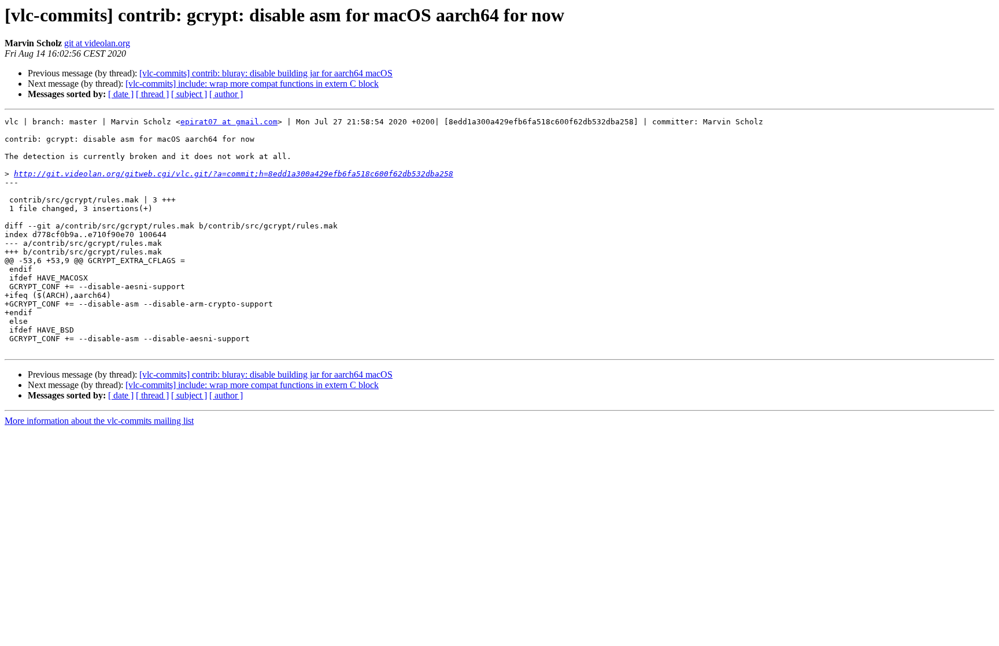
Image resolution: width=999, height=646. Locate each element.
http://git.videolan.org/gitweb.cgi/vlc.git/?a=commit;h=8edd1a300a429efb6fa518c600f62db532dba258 (233, 173)
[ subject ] (189, 94)
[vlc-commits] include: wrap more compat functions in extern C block (252, 83)
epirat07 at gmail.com (229, 121)
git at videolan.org (97, 43)
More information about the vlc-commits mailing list (99, 421)
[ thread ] (152, 94)
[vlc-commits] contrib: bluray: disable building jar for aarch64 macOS (266, 73)
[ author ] (226, 94)
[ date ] (121, 94)
